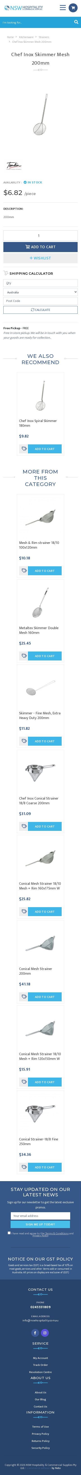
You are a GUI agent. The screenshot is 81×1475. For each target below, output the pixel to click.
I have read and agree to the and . (42, 1234)
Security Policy (41, 1447)
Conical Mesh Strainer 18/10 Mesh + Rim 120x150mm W (40, 1056)
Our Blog (40, 1399)
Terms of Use (40, 1426)
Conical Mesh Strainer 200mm (35, 971)
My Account (40, 1358)
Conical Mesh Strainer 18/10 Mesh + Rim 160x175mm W (40, 886)
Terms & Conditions (57, 1233)
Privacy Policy (40, 1235)
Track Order (40, 1365)
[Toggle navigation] (63, 7)
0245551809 (40, 1307)
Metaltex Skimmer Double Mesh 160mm (38, 630)
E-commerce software (43, 1468)
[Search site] (76, 22)
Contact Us (40, 1406)
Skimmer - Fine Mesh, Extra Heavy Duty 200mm (40, 715)
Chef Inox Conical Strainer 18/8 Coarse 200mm (38, 801)
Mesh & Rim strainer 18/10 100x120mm (39, 545)
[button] (40, 258)
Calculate (42, 309)
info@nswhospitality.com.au (40, 1320)
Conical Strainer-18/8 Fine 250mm (38, 1141)
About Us (40, 1392)
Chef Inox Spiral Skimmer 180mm (38, 423)
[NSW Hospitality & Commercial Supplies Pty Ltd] (23, 7)
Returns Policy (41, 1441)
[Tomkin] (13, 165)
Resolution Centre (40, 1372)
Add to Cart (43, 247)
